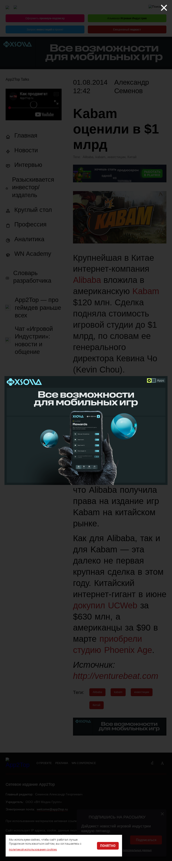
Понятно (108, 846)
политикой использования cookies (33, 849)
